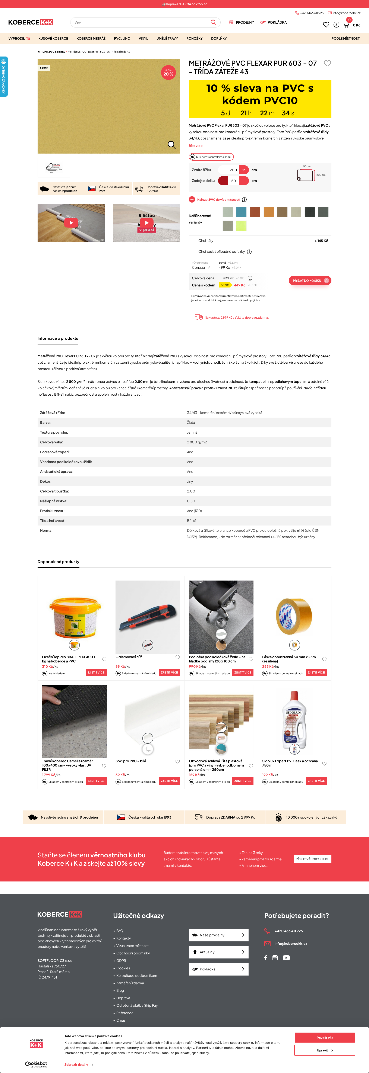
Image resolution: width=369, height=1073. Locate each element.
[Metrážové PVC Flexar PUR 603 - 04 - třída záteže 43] (310, 212)
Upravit (322, 1050)
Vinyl (143, 38)
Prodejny (245, 22)
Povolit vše (325, 1038)
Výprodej (17, 38)
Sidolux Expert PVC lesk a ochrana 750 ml (290, 763)
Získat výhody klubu (312, 859)
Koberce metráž (91, 38)
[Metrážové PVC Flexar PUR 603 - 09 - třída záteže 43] (255, 212)
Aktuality (207, 952)
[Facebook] (265, 957)
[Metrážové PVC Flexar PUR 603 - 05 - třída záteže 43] (296, 212)
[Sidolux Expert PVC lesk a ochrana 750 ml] (294, 721)
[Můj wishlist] (326, 25)
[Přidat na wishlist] (327, 63)
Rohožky (194, 38)
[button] (336, 25)
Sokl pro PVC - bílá (131, 761)
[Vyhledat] (213, 22)
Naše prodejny (212, 935)
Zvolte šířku (201, 169)
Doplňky (219, 38)
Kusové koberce (53, 38)
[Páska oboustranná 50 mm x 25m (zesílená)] (294, 617)
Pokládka (277, 22)
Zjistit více (96, 672)
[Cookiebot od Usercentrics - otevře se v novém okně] (36, 1064)
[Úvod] (39, 51)
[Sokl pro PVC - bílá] (148, 721)
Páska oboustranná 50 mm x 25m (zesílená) (289, 659)
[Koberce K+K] (31, 22)
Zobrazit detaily (76, 1064)
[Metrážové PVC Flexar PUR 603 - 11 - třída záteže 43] (241, 226)
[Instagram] (275, 957)
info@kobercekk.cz (346, 13)
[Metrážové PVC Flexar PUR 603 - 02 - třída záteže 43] (228, 226)
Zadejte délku (203, 180)
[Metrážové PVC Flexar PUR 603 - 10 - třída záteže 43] (241, 212)
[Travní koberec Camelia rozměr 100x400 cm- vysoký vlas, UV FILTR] (74, 721)
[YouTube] (286, 957)
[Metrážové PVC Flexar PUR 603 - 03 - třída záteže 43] (323, 212)
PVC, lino (122, 38)
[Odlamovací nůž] (148, 617)
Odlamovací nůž (129, 657)
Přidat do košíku (307, 280)
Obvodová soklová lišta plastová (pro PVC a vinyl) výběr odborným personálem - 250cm (216, 765)
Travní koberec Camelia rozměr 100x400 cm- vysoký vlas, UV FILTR (67, 765)
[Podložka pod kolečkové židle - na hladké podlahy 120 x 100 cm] (221, 617)
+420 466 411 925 (312, 13)
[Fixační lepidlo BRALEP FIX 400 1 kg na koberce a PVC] (74, 617)
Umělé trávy (167, 38)
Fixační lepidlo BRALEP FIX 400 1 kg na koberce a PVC (68, 659)
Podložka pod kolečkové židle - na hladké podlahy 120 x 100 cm (217, 659)
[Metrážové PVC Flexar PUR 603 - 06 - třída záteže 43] (282, 212)
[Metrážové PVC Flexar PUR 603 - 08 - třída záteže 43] (269, 212)
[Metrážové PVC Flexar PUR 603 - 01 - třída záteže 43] (228, 212)
